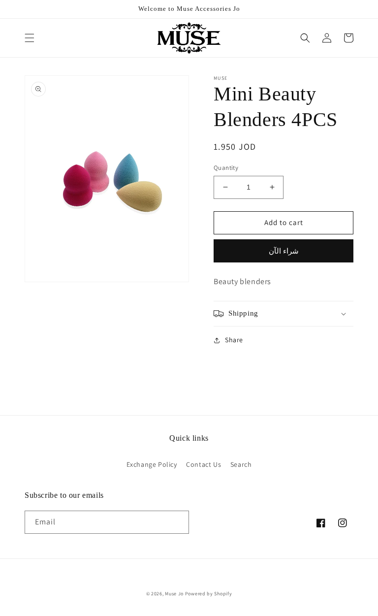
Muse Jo (174, 593)
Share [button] (234, 339)
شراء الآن (284, 251)
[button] (29, 38)
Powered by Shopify (208, 593)
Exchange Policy (151, 464)
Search (241, 464)
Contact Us (203, 464)
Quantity (226, 167)
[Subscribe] (178, 522)
